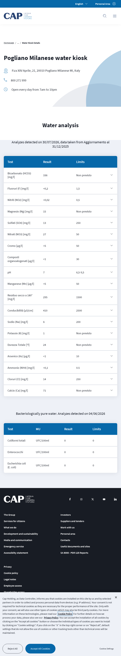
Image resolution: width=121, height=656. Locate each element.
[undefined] (111, 175)
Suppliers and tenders (72, 521)
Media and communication (18, 540)
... (18, 42)
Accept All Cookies (40, 648)
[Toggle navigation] (114, 16)
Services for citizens (14, 521)
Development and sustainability (21, 533)
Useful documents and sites (75, 546)
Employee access (13, 585)
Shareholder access (14, 592)
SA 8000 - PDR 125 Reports (74, 552)
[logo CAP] (19, 499)
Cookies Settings (107, 648)
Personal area (67, 533)
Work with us (67, 527)
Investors (65, 514)
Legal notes (10, 579)
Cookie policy (11, 573)
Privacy (8, 566)
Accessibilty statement (16, 552)
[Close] (115, 597)
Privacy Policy (51, 617)
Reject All (13, 648)
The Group (9, 514)
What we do (10, 527)
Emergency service (14, 546)
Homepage (9, 42)
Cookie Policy (65, 613)
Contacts (65, 540)
